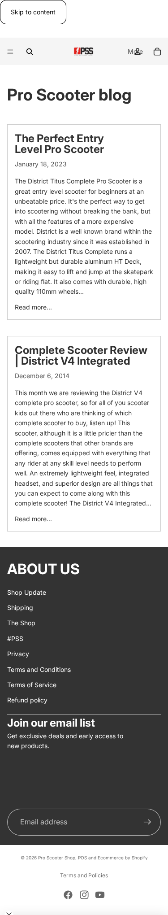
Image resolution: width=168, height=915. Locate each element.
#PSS (15, 638)
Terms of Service (31, 684)
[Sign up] (147, 822)
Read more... (33, 307)
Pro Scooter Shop (56, 857)
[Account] (137, 51)
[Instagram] (84, 894)
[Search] (29, 51)
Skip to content (33, 12)
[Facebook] (68, 894)
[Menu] (10, 52)
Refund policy (27, 700)
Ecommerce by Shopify (123, 857)
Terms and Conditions (39, 669)
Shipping (20, 607)
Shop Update (26, 592)
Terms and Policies (84, 875)
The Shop (21, 623)
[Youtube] (100, 894)
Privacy (18, 654)
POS (82, 857)
